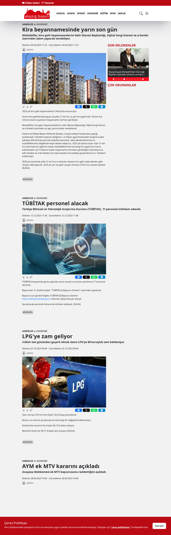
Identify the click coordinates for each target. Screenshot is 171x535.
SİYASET (81, 13)
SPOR (113, 13)
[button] (113, 79)
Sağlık (122, 13)
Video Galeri (32, 2)
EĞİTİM (104, 13)
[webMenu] (147, 13)
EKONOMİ (92, 13)
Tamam (159, 526)
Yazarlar (49, 2)
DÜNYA (71, 13)
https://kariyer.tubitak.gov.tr (36, 298)
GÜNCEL (60, 13)
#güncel (28, 179)
